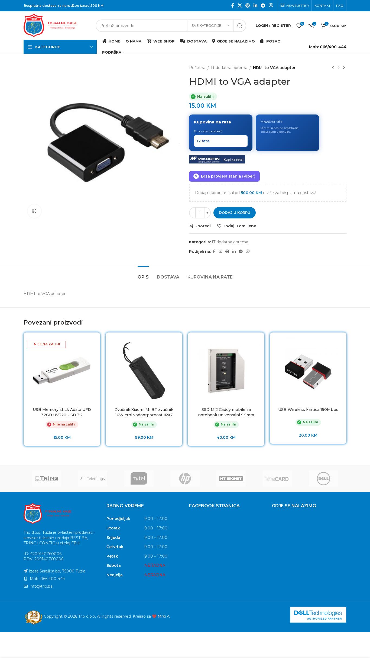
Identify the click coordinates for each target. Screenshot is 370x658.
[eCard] (277, 478)
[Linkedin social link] (255, 5)
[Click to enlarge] (34, 211)
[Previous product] (333, 67)
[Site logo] (57, 25)
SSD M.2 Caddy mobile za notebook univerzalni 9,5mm (226, 412)
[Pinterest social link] (248, 5)
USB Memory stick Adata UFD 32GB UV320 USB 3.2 (62, 412)
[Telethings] (93, 478)
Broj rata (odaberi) (208, 131)
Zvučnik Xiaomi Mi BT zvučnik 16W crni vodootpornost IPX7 (144, 412)
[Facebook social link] (232, 5)
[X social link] (240, 5)
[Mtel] (139, 478)
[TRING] (47, 478)
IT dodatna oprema (229, 67)
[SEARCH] (240, 25)
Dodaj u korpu (234, 212)
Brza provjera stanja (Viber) (225, 176)
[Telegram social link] (263, 5)
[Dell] (323, 478)
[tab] (143, 274)
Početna (197, 67)
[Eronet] (231, 478)
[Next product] (343, 67)
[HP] (185, 478)
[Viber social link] (271, 5)
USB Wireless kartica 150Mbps (308, 409)
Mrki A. (164, 616)
